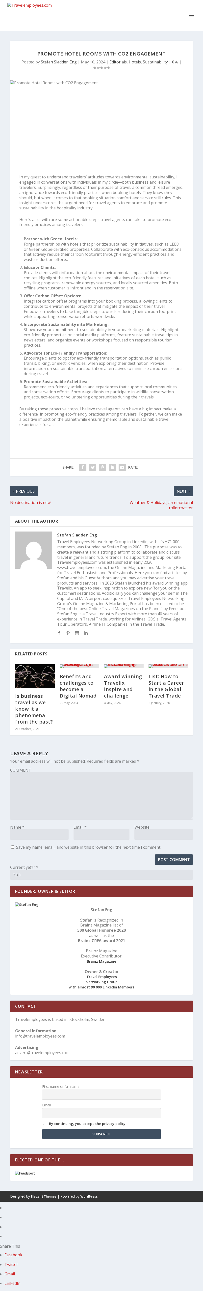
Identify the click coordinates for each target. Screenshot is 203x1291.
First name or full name (60, 1086)
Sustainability (155, 62)
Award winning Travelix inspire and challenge (123, 686)
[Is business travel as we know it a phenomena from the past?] (35, 676)
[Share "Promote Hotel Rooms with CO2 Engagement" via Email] (122, 467)
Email (80, 827)
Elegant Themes (43, 1196)
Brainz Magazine (101, 961)
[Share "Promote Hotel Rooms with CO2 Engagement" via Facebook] (83, 467)
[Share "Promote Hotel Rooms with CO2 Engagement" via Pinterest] (102, 467)
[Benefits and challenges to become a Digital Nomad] (79, 666)
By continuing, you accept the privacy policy (87, 1123)
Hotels (135, 62)
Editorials (118, 62)
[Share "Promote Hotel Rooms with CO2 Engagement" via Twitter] (93, 467)
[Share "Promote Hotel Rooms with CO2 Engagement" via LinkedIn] (112, 467)
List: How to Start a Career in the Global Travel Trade (166, 686)
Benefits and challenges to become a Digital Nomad (78, 686)
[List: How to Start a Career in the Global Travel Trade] (168, 666)
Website (142, 827)
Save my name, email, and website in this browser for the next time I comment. (88, 847)
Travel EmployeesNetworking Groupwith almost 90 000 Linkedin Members (101, 981)
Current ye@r (24, 867)
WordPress (89, 1196)
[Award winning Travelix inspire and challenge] (124, 666)
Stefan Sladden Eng (59, 62)
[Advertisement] (101, 120)
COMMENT (20, 770)
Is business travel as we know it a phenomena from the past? (34, 709)
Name (17, 827)
